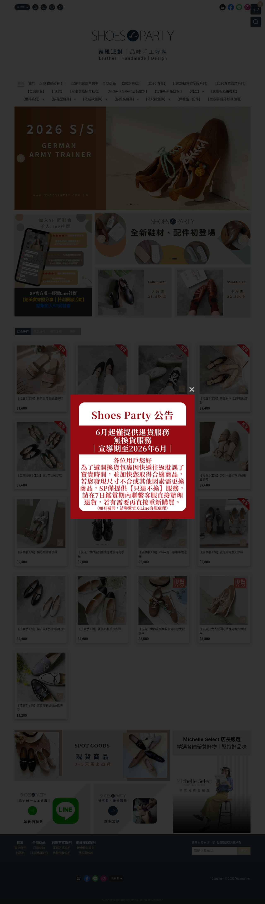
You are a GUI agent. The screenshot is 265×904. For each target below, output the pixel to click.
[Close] (192, 389)
